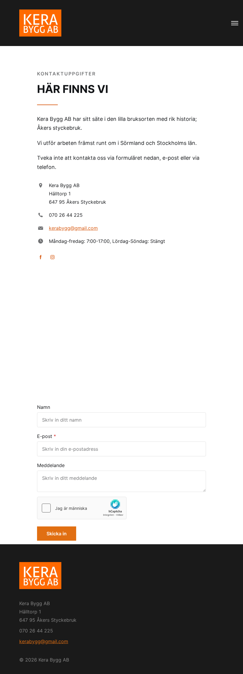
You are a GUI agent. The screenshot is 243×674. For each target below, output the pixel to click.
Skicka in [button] (57, 534)
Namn (43, 407)
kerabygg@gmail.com (73, 228)
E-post (44, 436)
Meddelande (51, 465)
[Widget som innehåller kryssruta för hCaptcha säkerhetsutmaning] (82, 508)
